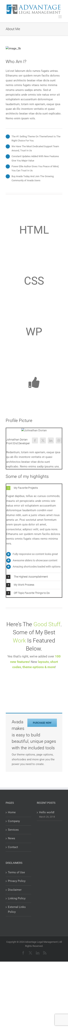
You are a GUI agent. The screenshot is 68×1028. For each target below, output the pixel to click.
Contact (13, 847)
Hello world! (46, 812)
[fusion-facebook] (35, 440)
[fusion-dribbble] (59, 440)
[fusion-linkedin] (51, 440)
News (11, 838)
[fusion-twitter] (43, 440)
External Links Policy (17, 909)
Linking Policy (17, 898)
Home (12, 812)
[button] (34, 488)
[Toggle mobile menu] (60, 17)
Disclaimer (15, 889)
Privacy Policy (17, 881)
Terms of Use (16, 872)
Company (14, 821)
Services (13, 829)
